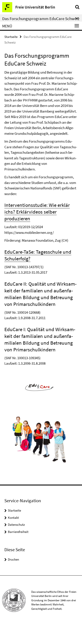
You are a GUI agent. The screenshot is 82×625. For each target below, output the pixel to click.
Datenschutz (16, 524)
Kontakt (13, 517)
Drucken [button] (13, 559)
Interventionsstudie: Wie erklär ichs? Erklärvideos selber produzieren (37, 212)
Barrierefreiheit (18, 532)
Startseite (10, 37)
